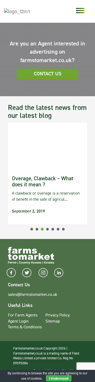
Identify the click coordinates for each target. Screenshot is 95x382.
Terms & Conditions (25, 327)
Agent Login (18, 321)
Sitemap (52, 321)
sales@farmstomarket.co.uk (32, 295)
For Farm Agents (22, 315)
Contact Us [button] (47, 73)
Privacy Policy (57, 315)
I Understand (58, 378)
